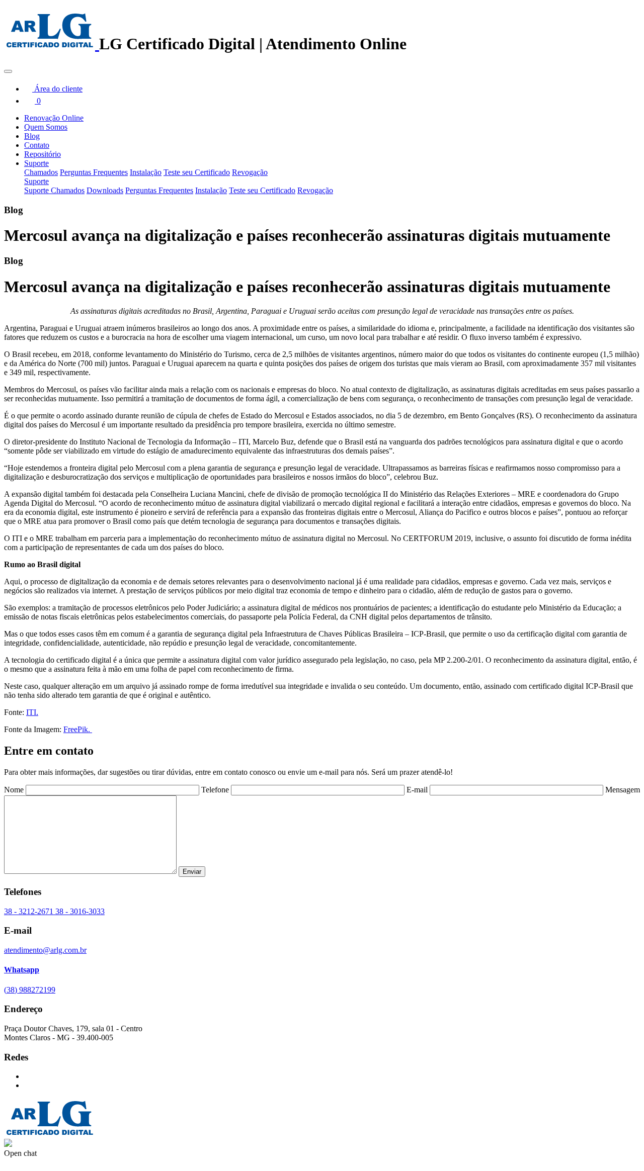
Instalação (146, 172)
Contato (36, 145)
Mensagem (622, 789)
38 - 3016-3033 (80, 911)
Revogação (250, 172)
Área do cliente (57, 88)
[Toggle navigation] (8, 71)
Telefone (215, 789)
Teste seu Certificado (197, 172)
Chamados (41, 172)
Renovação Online (54, 118)
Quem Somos (45, 127)
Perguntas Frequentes (94, 172)
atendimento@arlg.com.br (45, 950)
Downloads (105, 190)
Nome (14, 789)
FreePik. (77, 729)
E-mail (417, 789)
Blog (32, 136)
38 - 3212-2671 (29, 911)
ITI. (32, 712)
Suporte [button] (36, 163)
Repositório (42, 154)
